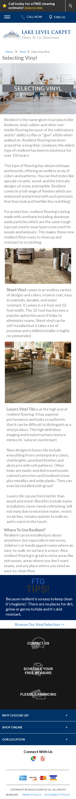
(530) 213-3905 (33, 8)
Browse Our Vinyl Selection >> (40, 624)
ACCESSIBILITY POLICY (57, 794)
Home (9, 51)
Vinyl (23, 51)
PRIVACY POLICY (31, 794)
